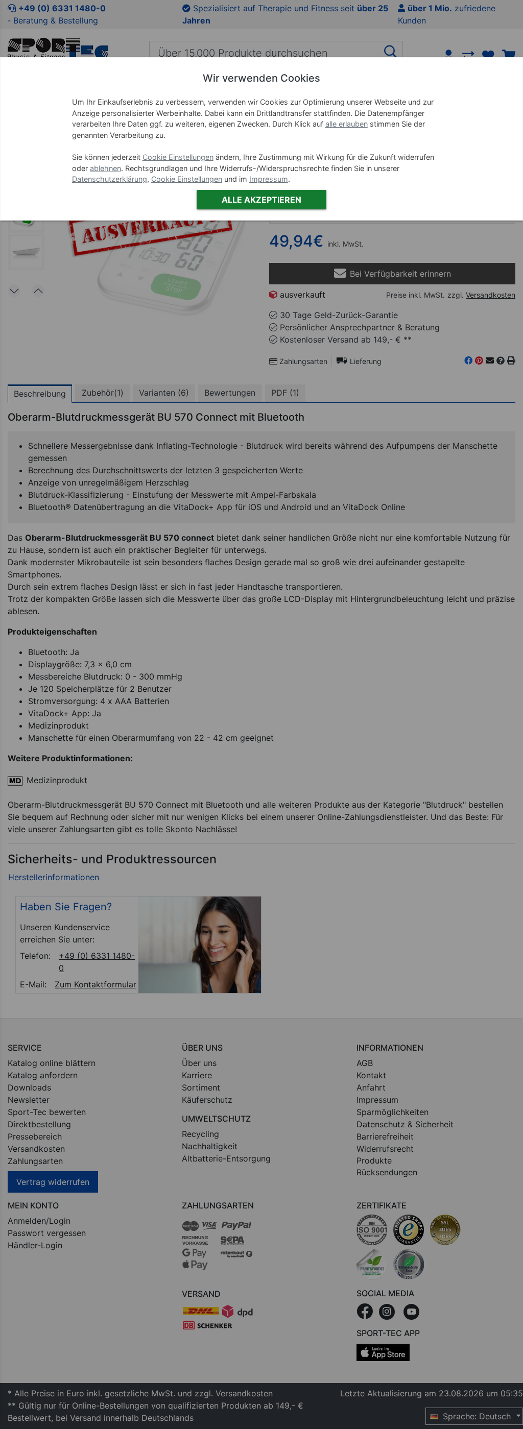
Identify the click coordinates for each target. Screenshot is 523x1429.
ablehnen (105, 168)
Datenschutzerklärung (109, 179)
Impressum (268, 179)
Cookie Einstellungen (177, 157)
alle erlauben (346, 123)
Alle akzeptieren (261, 200)
